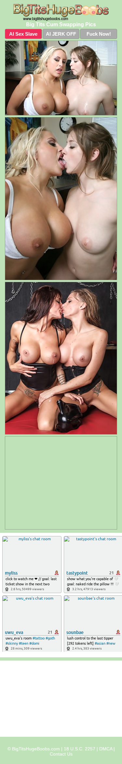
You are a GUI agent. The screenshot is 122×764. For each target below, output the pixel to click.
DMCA (105, 748)
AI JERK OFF (61, 34)
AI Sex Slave (23, 34)
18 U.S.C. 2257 (79, 748)
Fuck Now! (99, 34)
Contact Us (61, 754)
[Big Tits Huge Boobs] (61, 12)
